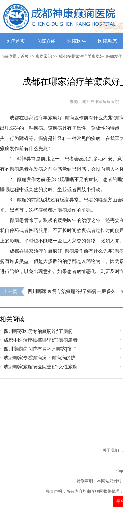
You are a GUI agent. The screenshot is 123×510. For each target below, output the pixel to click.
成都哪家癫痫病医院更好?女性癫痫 (41, 366)
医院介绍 (46, 41)
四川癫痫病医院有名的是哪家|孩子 (40, 349)
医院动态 (107, 41)
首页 (24, 56)
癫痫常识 (44, 56)
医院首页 (15, 41)
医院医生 (76, 41)
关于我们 (110, 450)
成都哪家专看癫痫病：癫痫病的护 (40, 357)
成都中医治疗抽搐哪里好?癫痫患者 (41, 340)
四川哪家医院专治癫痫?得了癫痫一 (41, 331)
